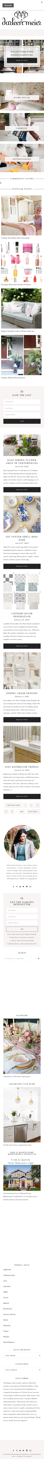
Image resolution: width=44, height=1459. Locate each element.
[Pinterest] (16, 887)
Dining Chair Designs (22, 693)
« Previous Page (13, 806)
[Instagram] (20, 887)
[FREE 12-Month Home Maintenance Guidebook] (22, 1190)
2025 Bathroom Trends (22, 767)
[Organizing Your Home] (22, 1142)
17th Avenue (27, 1456)
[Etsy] (26, 887)
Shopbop (7, 1326)
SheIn (5, 1320)
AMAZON (7, 1270)
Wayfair (6, 1337)
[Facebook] (13, 887)
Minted (6, 1303)
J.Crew (5, 1298)
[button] (22, 32)
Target (6, 1331)
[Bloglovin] (23, 887)
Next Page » (33, 812)
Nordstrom (7, 1309)
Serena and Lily (9, 1314)
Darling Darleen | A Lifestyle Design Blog (22, 18)
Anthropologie (9, 1275)
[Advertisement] (22, 988)
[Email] (30, 887)
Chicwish (6, 1287)
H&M (5, 1292)
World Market (8, 1342)
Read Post (22, 60)
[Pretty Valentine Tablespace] (22, 1073)
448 (22, 812)
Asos (5, 1281)
